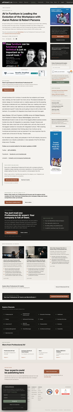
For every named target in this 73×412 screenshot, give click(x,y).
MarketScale (21, 32)
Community (40, 2)
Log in (62, 2)
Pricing (47, 2)
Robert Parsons (40, 115)
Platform (21, 2)
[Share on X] (14, 39)
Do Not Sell (61, 409)
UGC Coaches (34, 394)
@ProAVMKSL (12, 150)
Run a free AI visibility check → (13, 202)
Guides (33, 396)
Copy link (9, 38)
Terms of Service (54, 409)
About (55, 2)
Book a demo (60, 36)
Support (39, 399)
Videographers (34, 392)
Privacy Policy (47, 409)
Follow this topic (60, 82)
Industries (33, 2)
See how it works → (55, 57)
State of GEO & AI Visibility (58, 94)
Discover (26, 2)
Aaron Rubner (6, 115)
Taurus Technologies (24, 117)
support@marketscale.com (57, 79)
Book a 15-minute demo (51, 371)
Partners (39, 396)
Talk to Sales (40, 392)
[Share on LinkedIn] (16, 39)
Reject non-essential (14, 404)
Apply (33, 398)
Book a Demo (40, 398)
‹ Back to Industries (6, 7)
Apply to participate (60, 126)
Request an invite (8, 90)
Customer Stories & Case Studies (12, 33)
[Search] (58, 2)
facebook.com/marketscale (18, 154)
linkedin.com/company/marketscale (19, 158)
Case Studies (27, 390)
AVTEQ (26, 115)
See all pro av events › (56, 113)
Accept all (14, 401)
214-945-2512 (62, 78)
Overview (15, 2)
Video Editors (34, 390)
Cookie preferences (67, 409)
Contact (39, 390)
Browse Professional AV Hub (62, 287)
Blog (52, 2)
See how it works (25, 180)
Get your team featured (11, 180)
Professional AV (7, 10)
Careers (39, 394)
